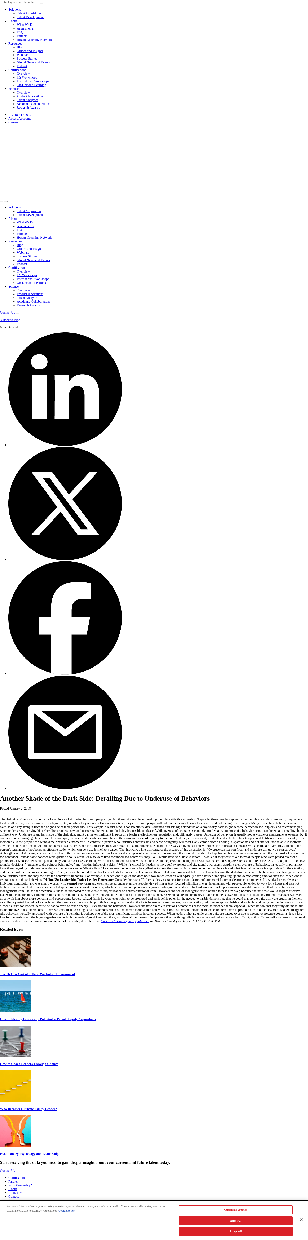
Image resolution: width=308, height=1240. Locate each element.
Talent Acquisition (29, 13)
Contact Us (7, 312)
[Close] (301, 1219)
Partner (13, 1181)
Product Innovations (30, 96)
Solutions (14, 9)
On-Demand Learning (31, 85)
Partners (22, 36)
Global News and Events (33, 62)
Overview (23, 73)
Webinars (23, 55)
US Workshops (27, 77)
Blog (20, 47)
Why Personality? (20, 1185)
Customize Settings (235, 1209)
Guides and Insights (30, 51)
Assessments (25, 28)
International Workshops (33, 81)
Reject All (235, 1220)
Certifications (17, 70)
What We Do (25, 24)
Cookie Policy (66, 1210)
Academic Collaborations (33, 104)
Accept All (235, 1231)
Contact (13, 1196)
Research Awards (29, 107)
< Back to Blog (10, 320)
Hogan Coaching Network (34, 39)
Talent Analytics (27, 100)
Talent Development (30, 17)
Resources (15, 43)
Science (13, 88)
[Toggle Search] (1, 201)
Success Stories (27, 58)
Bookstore (15, 1193)
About (12, 21)
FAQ (20, 32)
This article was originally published (125, 921)
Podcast (22, 66)
